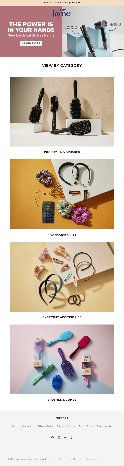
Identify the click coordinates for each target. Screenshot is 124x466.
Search (15, 426)
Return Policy (86, 426)
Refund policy (92, 459)
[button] (6, 14)
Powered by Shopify (37, 459)
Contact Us (28, 426)
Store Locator (105, 426)
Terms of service (74, 459)
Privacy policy (57, 459)
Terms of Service (66, 426)
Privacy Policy (45, 426)
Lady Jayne (21, 459)
